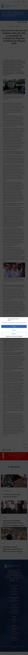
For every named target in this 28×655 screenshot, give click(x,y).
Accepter (14, 326)
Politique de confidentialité (17, 336)
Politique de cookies (9, 336)
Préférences (14, 333)
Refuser (14, 330)
